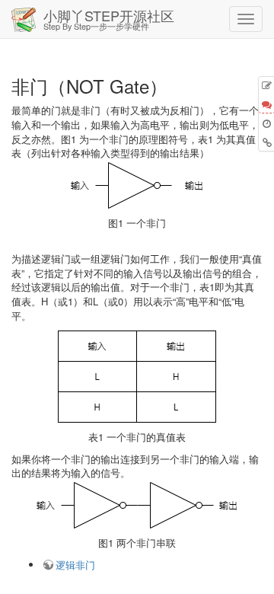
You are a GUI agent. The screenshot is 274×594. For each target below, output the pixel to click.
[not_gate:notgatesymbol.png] (137, 185)
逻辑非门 (75, 564)
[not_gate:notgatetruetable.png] (137, 377)
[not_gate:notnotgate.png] (137, 505)
